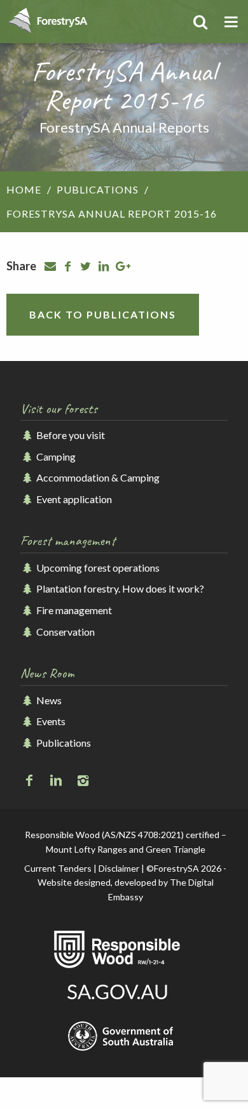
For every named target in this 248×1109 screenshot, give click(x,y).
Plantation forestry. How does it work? (119, 588)
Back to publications (102, 314)
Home (23, 189)
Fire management (73, 610)
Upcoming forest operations (97, 567)
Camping (55, 456)
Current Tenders (58, 868)
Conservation (64, 632)
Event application (73, 499)
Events (49, 721)
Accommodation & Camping (97, 477)
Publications (98, 189)
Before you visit (69, 435)
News (48, 700)
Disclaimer (119, 868)
